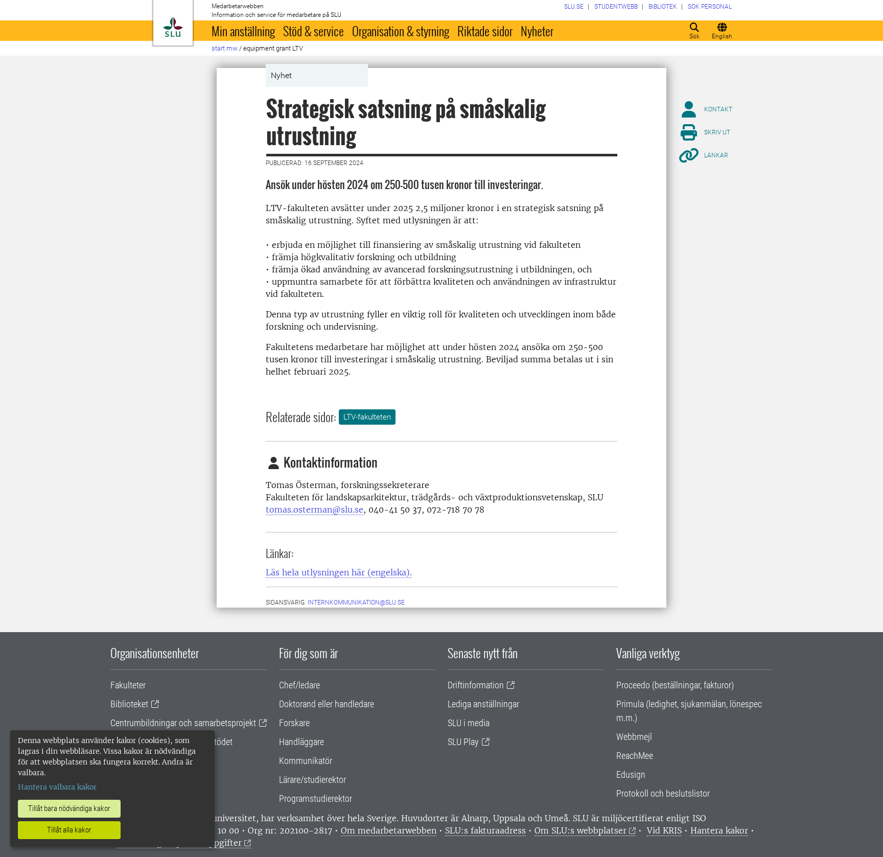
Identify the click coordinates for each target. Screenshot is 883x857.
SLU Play (463, 741)
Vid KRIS (664, 830)
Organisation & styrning (400, 30)
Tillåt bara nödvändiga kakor (69, 808)
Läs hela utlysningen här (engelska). (339, 572)
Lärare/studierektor (312, 779)
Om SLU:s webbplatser (580, 830)
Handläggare (301, 741)
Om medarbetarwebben (388, 830)
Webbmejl (634, 736)
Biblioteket (129, 704)
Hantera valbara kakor (57, 787)
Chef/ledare (299, 685)
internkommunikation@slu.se (356, 602)
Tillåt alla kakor (69, 830)
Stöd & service (313, 30)
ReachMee (634, 755)
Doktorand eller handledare (326, 704)
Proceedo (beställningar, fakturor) (675, 685)
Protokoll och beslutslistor (663, 793)
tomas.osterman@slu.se (314, 509)
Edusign (630, 774)
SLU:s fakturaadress (485, 830)
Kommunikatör (305, 760)
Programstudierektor (315, 798)
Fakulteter (128, 685)
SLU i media (469, 722)
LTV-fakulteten (367, 417)
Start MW (225, 48)
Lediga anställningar (483, 704)
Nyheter (537, 30)
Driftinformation (476, 685)
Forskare (294, 722)
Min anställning (243, 30)
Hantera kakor (719, 830)
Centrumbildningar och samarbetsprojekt (183, 722)
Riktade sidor (485, 30)
